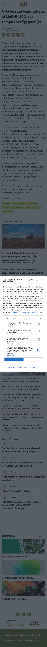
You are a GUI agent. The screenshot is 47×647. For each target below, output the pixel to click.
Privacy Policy (36, 367)
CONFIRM (14, 359)
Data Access (23, 367)
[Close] (43, 280)
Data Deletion (11, 367)
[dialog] (23, 323)
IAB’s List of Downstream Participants (26, 312)
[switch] (38, 324)
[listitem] (23, 319)
